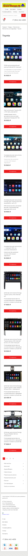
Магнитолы (7, 463)
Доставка (12, 9)
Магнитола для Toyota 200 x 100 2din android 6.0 (12, 111)
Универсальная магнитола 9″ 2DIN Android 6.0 (12, 156)
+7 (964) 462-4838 (19, 20)
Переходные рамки (10, 475)
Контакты (21, 12)
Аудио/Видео (8, 469)
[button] (14, 463)
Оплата (19, 9)
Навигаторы (8, 472)
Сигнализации (8, 483)
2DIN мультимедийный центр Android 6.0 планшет (12, 66)
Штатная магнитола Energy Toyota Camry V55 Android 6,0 (13, 294)
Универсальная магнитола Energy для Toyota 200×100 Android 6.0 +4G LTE (13, 201)
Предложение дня (10, 477)
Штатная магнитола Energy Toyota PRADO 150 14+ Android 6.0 (13, 434)
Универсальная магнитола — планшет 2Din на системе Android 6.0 (12, 248)
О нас (6, 9)
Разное (6, 480)
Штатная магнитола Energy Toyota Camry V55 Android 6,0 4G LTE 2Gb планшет (13, 341)
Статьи (15, 12)
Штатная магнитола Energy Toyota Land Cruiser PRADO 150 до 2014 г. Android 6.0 (13, 387)
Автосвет (7, 466)
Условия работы (6, 12)
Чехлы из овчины (9, 486)
